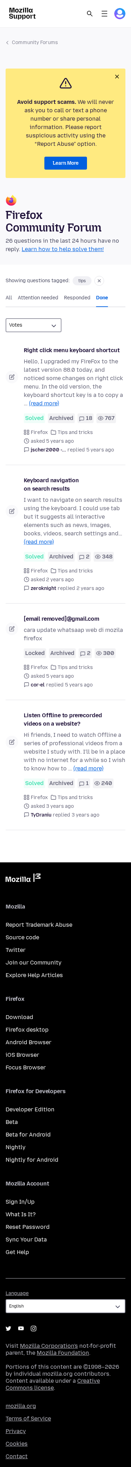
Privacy (16, 1431)
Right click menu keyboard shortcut (72, 350)
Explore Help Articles (34, 975)
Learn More (66, 163)
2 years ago (90, 588)
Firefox (39, 432)
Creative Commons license (53, 1384)
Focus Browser (26, 1067)
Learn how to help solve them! (63, 249)
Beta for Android (28, 1134)
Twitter (16, 950)
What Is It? (21, 1214)
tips (82, 280)
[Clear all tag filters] (99, 281)
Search (89, 13)
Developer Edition (30, 1109)
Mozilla (23, 879)
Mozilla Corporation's (49, 1346)
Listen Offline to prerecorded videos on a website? (63, 719)
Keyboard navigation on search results (51, 484)
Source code (22, 937)
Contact (17, 1456)
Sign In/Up (20, 1201)
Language (17, 1293)
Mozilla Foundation (63, 1353)
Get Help (17, 1252)
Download (19, 1017)
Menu (104, 13)
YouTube (21, 1328)
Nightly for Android (32, 1159)
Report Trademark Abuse (39, 924)
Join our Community (33, 962)
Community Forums (35, 42)
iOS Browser (22, 1055)
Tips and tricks (75, 432)
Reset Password (28, 1227)
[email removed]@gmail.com (61, 618)
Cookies (17, 1443)
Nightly (16, 1147)
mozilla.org (21, 1406)
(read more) (44, 403)
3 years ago (85, 815)
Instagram (33, 1328)
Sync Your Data (26, 1239)
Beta (12, 1122)
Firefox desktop (27, 1029)
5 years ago (100, 450)
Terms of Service (28, 1418)
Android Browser (28, 1042)
